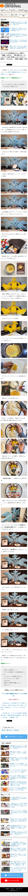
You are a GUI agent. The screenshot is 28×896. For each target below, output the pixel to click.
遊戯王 (17, 730)
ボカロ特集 (12, 10)
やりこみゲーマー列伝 (23, 15)
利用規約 (7, 888)
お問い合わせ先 (19, 888)
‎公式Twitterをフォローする (15, 736)
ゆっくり (16, 10)
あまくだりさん (18, 70)
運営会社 (12, 888)
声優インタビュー (4, 14)
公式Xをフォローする (13, 875)
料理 (4, 730)
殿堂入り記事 (14, 14)
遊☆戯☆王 (10, 730)
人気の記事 (2, 10)
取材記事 (21, 10)
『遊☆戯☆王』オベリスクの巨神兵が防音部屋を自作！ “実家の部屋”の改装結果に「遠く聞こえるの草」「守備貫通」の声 (14, 715)
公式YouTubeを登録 (13, 880)
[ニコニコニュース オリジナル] (10, 5)
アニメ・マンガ (7, 10)
